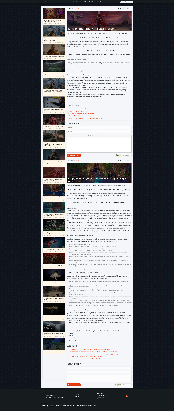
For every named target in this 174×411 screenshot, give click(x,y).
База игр (98, 1)
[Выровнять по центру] (77, 136)
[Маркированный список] (81, 136)
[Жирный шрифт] (68, 136)
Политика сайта (101, 397)
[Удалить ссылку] (90, 136)
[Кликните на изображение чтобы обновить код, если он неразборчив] (118, 155)
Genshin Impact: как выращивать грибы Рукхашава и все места (85, 118)
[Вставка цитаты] (95, 136)
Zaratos (79, 8)
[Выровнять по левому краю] (75, 136)
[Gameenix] (47, 1)
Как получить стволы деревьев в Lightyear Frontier (82, 113)
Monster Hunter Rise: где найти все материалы (81, 116)
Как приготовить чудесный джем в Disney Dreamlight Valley (85, 358)
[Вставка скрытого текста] (101, 136)
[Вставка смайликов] (86, 136)
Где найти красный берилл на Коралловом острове (82, 109)
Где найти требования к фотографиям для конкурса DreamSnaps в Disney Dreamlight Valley (93, 351)
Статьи (84, 1)
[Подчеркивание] (72, 136)
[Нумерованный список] (84, 136)
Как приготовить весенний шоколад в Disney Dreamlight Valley (85, 356)
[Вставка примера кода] (97, 136)
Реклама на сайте (101, 395)
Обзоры (91, 1)
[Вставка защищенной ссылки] (92, 136)
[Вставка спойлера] (99, 136)
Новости (76, 1)
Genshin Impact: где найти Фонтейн (78, 111)
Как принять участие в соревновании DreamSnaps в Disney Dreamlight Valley (89, 349)
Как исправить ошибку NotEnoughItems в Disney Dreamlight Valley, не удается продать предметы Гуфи (96, 354)
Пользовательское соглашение (105, 399)
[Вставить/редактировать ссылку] (88, 136)
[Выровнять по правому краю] (79, 136)
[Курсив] (70, 136)
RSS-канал (100, 393)
